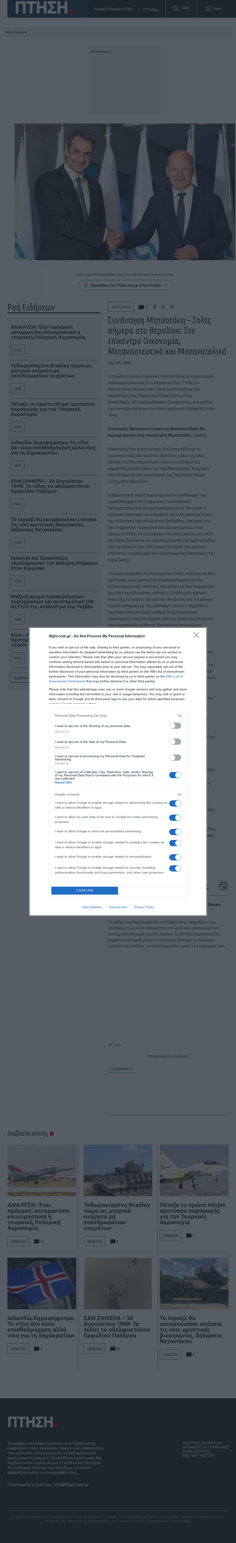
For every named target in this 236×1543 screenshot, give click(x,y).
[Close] (197, 636)
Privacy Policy (144, 907)
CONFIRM (84, 890)
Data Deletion (92, 907)
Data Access (118, 907)
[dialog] (118, 771)
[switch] (175, 726)
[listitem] (118, 715)
